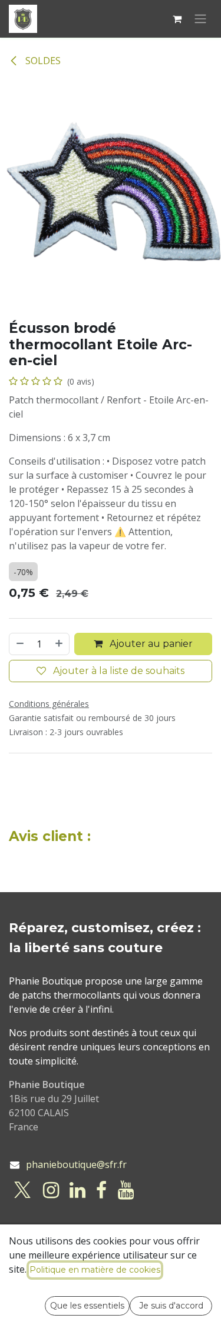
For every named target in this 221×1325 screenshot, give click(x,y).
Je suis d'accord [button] (171, 1305)
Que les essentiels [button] (87, 1305)
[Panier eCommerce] (177, 19)
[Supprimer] (19, 644)
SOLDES (42, 60)
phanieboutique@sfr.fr (76, 1164)
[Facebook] (101, 1190)
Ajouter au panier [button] (150, 643)
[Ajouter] (60, 644)
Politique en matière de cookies (94, 1269)
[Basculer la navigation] (200, 19)
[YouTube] (126, 1190)
